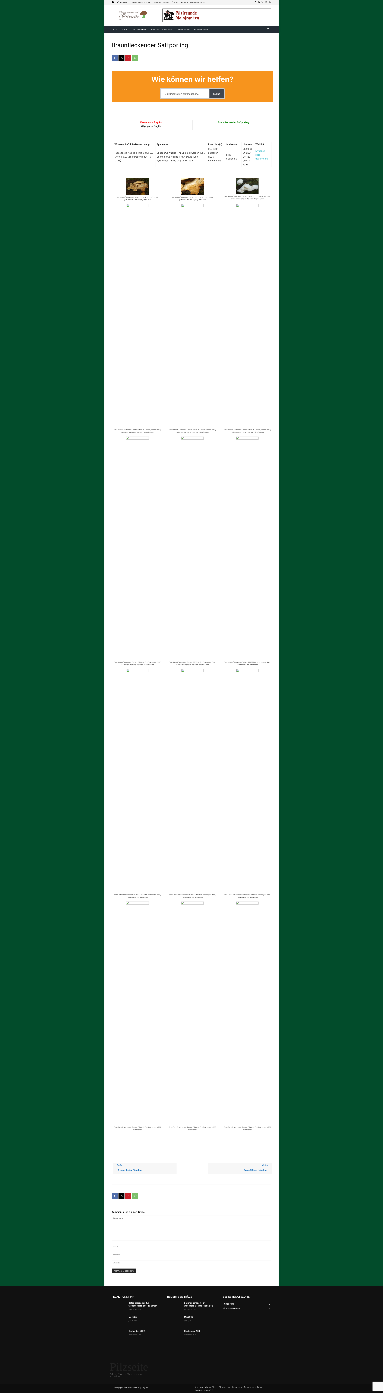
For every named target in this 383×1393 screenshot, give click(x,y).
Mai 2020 (133, 1317)
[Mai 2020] (119, 1321)
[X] (262, 2)
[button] (267, 29)
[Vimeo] (266, 2)
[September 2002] (119, 1335)
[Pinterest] (128, 58)
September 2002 (137, 1331)
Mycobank (260, 150)
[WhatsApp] (135, 58)
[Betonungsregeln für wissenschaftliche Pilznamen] (119, 1307)
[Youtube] (269, 2)
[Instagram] (259, 2)
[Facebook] (255, 2)
